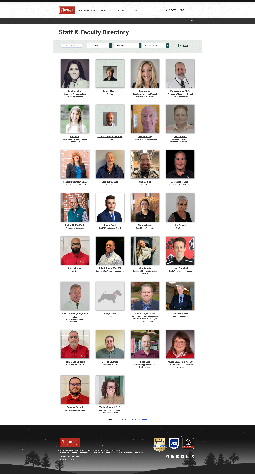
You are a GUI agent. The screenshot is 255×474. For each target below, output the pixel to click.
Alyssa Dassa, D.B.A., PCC (180, 361)
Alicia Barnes (180, 136)
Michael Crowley (180, 313)
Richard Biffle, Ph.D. (74, 225)
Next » (144, 419)
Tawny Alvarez (110, 91)
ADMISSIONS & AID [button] (87, 10)
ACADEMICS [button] (106, 10)
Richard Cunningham (75, 361)
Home (188, 21)
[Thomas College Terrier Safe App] (188, 443)
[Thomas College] (69, 10)
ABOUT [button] (137, 10)
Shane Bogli (110, 225)
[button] (171, 10)
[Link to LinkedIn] (177, 456)
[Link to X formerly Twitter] (192, 456)
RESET (185, 46)
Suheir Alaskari (74, 91)
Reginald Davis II (75, 407)
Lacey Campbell (180, 268)
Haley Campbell (145, 268)
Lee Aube (74, 136)
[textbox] (98, 45)
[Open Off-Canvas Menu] (192, 9)
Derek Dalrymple (110, 361)
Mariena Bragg (145, 225)
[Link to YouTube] (182, 456)
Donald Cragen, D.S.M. (145, 313)
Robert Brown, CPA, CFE (110, 268)
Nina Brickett (180, 225)
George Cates (110, 313)
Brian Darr (145, 361)
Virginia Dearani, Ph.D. (110, 407)
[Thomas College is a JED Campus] (174, 443)
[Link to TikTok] (187, 456)
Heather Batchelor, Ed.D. (75, 181)
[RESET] (180, 45)
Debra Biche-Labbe (180, 181)
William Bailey (145, 136)
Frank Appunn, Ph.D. (180, 91)
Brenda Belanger (110, 181)
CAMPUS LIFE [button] (123, 10)
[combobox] (99, 45)
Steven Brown (74, 268)
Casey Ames (145, 91)
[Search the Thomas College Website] (160, 10)
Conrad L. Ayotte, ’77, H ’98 (109, 136)
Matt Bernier (145, 181)
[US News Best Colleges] (160, 445)
